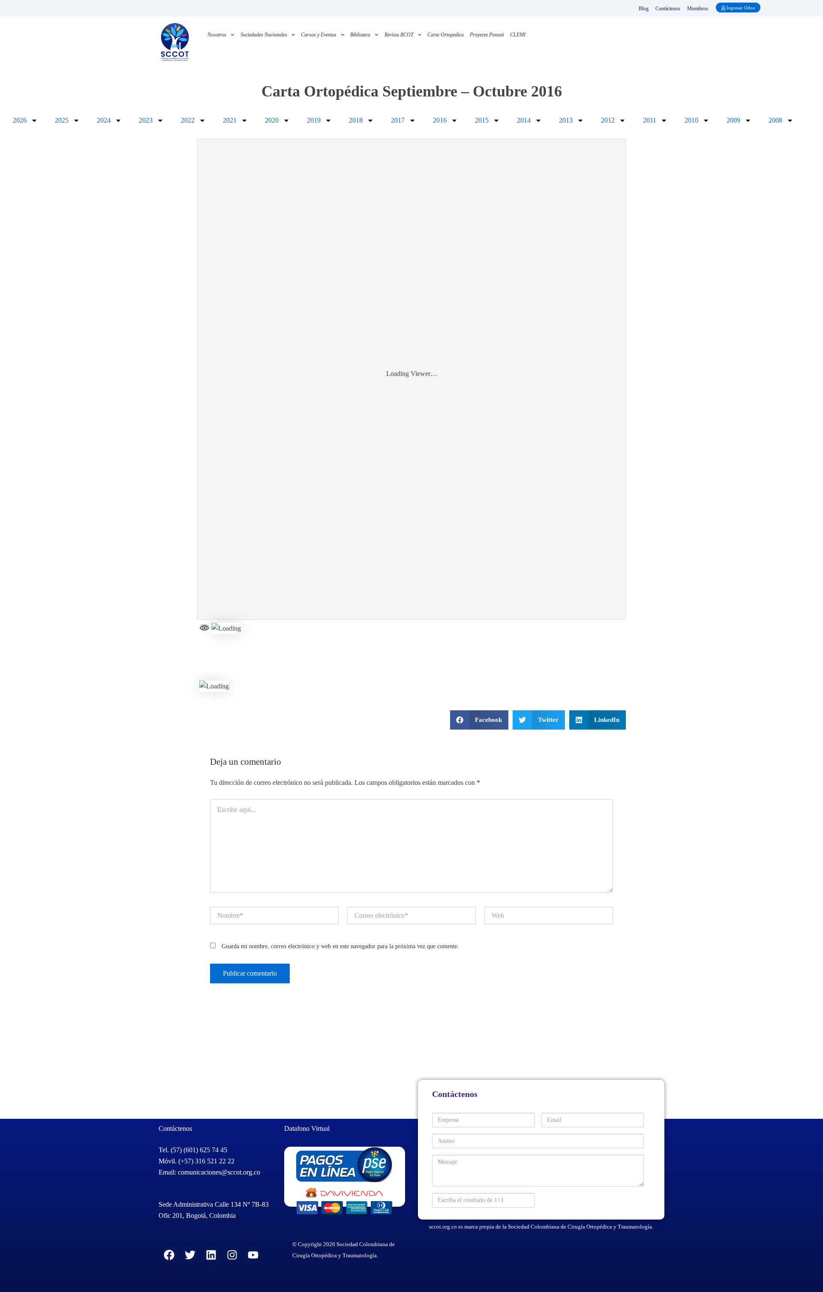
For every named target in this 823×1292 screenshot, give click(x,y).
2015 (482, 120)
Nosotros (216, 35)
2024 (104, 120)
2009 (733, 120)
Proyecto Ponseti (487, 35)
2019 (314, 120)
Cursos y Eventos (318, 35)
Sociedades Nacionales (263, 35)
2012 (608, 120)
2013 (566, 120)
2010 (691, 120)
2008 (775, 120)
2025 (62, 120)
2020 (272, 120)
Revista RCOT (399, 35)
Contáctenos (667, 9)
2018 (356, 120)
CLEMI (518, 35)
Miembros (697, 9)
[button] (479, 720)
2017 (398, 120)
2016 (440, 120)
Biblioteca (360, 35)
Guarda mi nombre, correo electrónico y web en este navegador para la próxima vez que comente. (340, 946)
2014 (524, 120)
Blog (644, 9)
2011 (649, 120)
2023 (146, 120)
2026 (20, 120)
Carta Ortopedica (445, 35)
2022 (188, 120)
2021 (230, 120)
